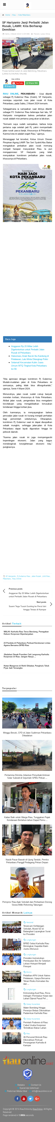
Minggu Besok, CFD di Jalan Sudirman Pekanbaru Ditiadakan (27, 734)
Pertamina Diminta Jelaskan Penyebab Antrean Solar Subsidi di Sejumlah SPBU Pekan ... (27, 776)
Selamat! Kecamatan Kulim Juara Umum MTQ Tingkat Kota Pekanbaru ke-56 (29, 365)
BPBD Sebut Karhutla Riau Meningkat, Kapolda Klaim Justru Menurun (36, 946)
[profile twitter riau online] (30, 1099)
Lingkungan (31, 940)
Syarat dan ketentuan (29, 1088)
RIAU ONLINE (10, 93)
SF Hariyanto (11, 576)
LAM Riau (46, 576)
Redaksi (21, 1085)
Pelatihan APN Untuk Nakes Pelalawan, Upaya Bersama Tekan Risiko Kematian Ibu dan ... (36, 979)
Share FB (10, 86)
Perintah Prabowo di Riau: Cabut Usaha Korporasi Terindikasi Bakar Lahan (35, 1025)
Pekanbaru (7, 579)
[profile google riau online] (37, 1099)
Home (7, 15)
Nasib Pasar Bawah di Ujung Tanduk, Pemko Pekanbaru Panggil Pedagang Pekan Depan (27, 861)
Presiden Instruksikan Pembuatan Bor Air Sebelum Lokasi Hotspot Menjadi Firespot (36, 962)
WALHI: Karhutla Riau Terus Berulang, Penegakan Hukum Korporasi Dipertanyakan (26, 633)
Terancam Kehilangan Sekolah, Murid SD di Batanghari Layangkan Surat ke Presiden (36, 930)
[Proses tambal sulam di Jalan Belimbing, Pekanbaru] (27, 53)
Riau (14, 15)
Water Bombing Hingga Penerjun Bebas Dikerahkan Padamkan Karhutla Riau (36, 1010)
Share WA (33, 83)
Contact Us (36, 1085)
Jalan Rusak (36, 576)
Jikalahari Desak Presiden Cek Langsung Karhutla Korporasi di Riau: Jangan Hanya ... (26, 655)
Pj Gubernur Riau (23, 576)
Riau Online (16, 579)
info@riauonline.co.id (42, 1091)
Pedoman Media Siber (17, 1091)
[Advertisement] (27, 307)
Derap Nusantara (33, 1004)
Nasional (29, 922)
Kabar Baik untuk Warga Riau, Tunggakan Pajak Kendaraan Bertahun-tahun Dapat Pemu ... (27, 818)
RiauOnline (38, 1109)
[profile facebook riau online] (17, 1099)
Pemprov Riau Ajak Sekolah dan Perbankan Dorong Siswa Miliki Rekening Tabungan (27, 903)
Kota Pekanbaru (24, 15)
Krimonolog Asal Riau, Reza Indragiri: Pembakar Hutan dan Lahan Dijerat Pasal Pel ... (38, 996)
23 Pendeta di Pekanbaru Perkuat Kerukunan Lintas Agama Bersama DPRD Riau (27, 644)
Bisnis (29, 972)
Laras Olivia (45, 34)
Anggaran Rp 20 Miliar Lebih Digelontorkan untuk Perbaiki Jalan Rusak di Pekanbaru (27, 349)
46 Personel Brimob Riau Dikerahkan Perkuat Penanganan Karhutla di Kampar (35, 1041)
